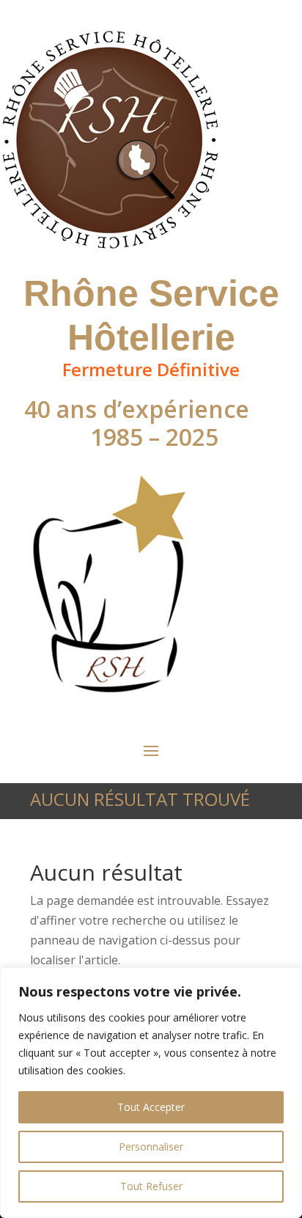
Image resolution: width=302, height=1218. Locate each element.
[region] (151, 1092)
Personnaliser (151, 1146)
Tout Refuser (151, 1186)
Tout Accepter (151, 1107)
